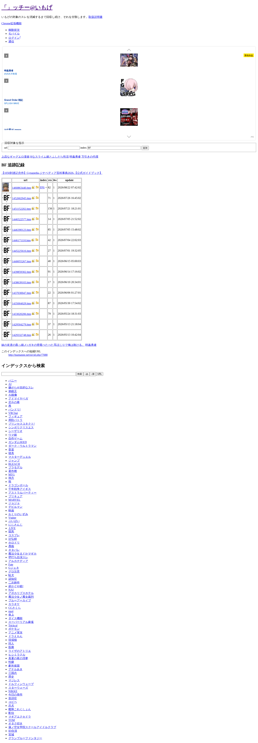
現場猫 (12, 639)
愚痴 (11, 546)
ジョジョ (14, 503)
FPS (42, 187)
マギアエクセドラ (19, 716)
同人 (11, 643)
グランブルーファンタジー (25, 738)
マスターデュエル (19, 456)
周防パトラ (15, 420)
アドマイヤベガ (18, 398)
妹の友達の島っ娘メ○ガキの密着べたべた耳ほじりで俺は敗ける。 (43, 344)
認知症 (12, 578)
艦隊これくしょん (19, 709)
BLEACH (14, 464)
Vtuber (12, 517)
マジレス (14, 680)
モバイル (14, 33)
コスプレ (14, 535)
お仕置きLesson (12, 129)
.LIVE (12, 528)
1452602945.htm (21, 198)
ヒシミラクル (16, 654)
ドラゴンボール (18, 485)
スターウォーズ (18, 687)
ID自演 (12, 730)
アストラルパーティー (22, 492)
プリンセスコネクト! (21, 423)
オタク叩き (15, 723)
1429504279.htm (21, 324)
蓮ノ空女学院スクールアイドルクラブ (32, 727)
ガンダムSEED (17, 442)
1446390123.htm (21, 229)
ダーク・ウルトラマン (22, 445)
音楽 (11, 449)
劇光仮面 (14, 665)
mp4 (10, 611)
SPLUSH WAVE (11, 102)
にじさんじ (15, 524)
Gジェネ (13, 567)
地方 (11, 477)
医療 (11, 647)
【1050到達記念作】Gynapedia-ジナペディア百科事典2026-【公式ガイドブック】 (51, 172)
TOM (11, 720)
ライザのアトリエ (19, 650)
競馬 (11, 531)
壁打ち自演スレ (18, 557)
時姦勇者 (8, 70)
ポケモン (14, 628)
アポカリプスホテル (21, 593)
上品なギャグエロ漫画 (15, 156)
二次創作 (14, 582)
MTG (11, 474)
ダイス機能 (15, 618)
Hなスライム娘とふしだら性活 (49, 156)
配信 (11, 712)
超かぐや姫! (15, 586)
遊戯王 (12, 391)
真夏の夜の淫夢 (18, 658)
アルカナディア (18, 560)
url (6, 147)
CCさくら (14, 607)
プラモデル (15, 467)
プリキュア (15, 496)
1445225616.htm (21, 250)
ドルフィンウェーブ (21, 684)
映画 (11, 510)
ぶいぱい (14, 521)
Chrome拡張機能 (11, 23)
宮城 (11, 734)
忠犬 (11, 705)
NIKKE (12, 691)
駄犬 (11, 575)
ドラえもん (15, 636)
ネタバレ (14, 549)
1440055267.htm (21, 261)
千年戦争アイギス (19, 488)
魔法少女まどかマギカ (22, 553)
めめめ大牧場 (10, 73)
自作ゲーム (15, 438)
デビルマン (15, 506)
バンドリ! (14, 409)
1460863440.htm (21, 187)
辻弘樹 (12, 538)
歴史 (11, 676)
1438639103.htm (21, 282)
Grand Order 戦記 (13, 99)
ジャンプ (14, 460)
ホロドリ (14, 542)
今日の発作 (15, 694)
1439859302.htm (21, 271)
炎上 (11, 614)
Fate (10, 564)
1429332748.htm (21, 335)
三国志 (12, 672)
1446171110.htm (21, 240)
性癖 (11, 661)
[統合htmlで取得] (33, 187)
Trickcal (12, 625)
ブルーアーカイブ (19, 600)
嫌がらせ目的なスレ (21, 387)
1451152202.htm (21, 208)
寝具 (11, 453)
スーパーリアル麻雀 (21, 621)
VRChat (13, 413)
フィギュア (15, 416)
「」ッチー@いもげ (26, 7)
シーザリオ (15, 431)
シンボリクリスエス (21, 427)
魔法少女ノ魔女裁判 (21, 596)
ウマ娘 (12, 434)
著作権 (12, 471)
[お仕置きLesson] (129, 117)
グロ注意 (14, 571)
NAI (11, 589)
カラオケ (14, 604)
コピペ (12, 701)
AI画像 (12, 394)
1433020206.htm (21, 314)
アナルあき (15, 669)
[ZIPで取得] (37, 187)
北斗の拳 (14, 402)
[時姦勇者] (129, 60)
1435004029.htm (21, 303)
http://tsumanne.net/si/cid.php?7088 (28, 354)
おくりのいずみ (18, 514)
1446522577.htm (21, 219)
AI (9, 384)
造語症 (12, 698)
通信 (11, 41)
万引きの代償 (89, 156)
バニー (12, 380)
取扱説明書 (95, 16)
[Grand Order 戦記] (129, 88)
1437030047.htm (21, 292)
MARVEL (14, 499)
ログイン (14, 37)
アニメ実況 (15, 632)
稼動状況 (14, 29)
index (83, 147)
